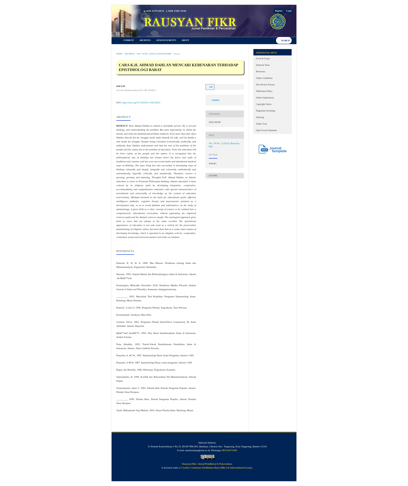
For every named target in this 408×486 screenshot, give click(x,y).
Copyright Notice (264, 104)
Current (128, 40)
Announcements (166, 40)
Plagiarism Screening (265, 111)
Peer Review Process (265, 84)
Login (289, 11)
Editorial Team (263, 65)
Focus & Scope (263, 58)
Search (285, 40)
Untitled (215, 100)
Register (279, 11)
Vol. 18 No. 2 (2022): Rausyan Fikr (154, 54)
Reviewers (260, 71)
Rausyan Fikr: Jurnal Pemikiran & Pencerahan (207, 464)
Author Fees (261, 124)
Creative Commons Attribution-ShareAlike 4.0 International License (216, 467)
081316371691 (229, 450)
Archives (145, 40)
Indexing (260, 117)
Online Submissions (265, 97)
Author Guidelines (264, 78)
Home (119, 54)
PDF (211, 87)
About (185, 40)
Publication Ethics (264, 91)
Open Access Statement (266, 130)
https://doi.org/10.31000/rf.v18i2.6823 (141, 102)
